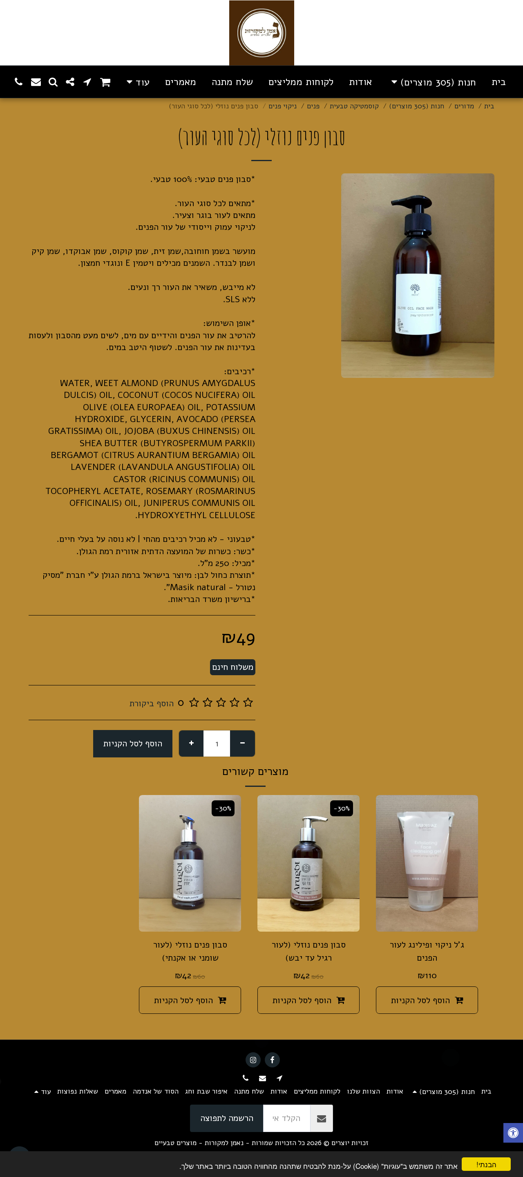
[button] (105, 81)
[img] (427, 863)
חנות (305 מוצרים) (416, 106)
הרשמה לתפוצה (226, 1118)
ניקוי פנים (282, 106)
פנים (313, 106)
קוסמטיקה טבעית (354, 106)
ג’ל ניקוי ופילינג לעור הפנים (427, 951)
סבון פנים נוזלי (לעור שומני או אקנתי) (190, 951)
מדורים (464, 106)
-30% (341, 808)
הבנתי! (486, 1164)
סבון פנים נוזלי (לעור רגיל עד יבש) (309, 951)
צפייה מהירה (427, 919)
